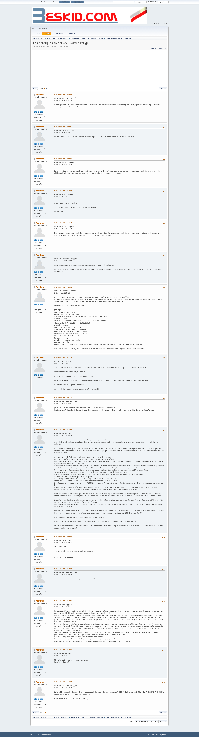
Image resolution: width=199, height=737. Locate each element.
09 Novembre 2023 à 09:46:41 (63, 223)
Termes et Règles (156, 735)
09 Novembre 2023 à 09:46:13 (63, 159)
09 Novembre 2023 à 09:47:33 (63, 398)
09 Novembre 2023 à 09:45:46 (63, 94)
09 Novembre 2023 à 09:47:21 (63, 357)
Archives (40, 94)
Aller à (132, 722)
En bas (35, 88)
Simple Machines (46, 734)
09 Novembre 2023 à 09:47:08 (63, 287)
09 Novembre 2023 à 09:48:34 (63, 569)
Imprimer (163, 88)
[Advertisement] (99, 68)
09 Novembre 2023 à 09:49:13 (63, 650)
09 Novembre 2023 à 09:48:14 (63, 536)
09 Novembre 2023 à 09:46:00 (63, 126)
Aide (148, 735)
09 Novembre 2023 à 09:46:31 (63, 191)
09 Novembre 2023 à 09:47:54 (63, 430)
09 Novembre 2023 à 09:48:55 (63, 601)
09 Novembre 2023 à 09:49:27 (63, 682)
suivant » (162, 48)
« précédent (153, 48)
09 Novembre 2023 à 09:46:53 (63, 255)
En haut (35, 712)
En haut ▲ (165, 735)
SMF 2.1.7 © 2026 (35, 734)
